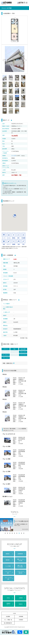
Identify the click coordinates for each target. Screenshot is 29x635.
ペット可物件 (9, 566)
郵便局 (13, 237)
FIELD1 (5, 374)
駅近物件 (9, 560)
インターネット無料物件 (21, 572)
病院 (4, 244)
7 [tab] (19, 533)
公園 (18, 244)
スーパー (4, 237)
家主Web (22, 604)
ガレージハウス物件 (9, 578)
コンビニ (9, 237)
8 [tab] (21, 533)
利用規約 (21, 619)
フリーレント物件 (9, 572)
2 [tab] (7, 533)
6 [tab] (16, 533)
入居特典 (22, 598)
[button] (3, 60)
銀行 (18, 237)
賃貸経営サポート (10, 604)
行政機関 (23, 237)
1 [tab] (5, 533)
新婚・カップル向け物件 (21, 560)
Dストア (9, 244)
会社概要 (8, 616)
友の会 (10, 598)
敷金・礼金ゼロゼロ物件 (21, 566)
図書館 (13, 244)
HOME (14, 613)
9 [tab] (23, 533)
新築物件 (9, 554)
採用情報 (21, 616)
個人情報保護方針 (8, 623)
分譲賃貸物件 (21, 554)
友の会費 (13, 155)
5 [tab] (14, 533)
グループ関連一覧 (8, 619)
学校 (23, 244)
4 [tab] (12, 533)
